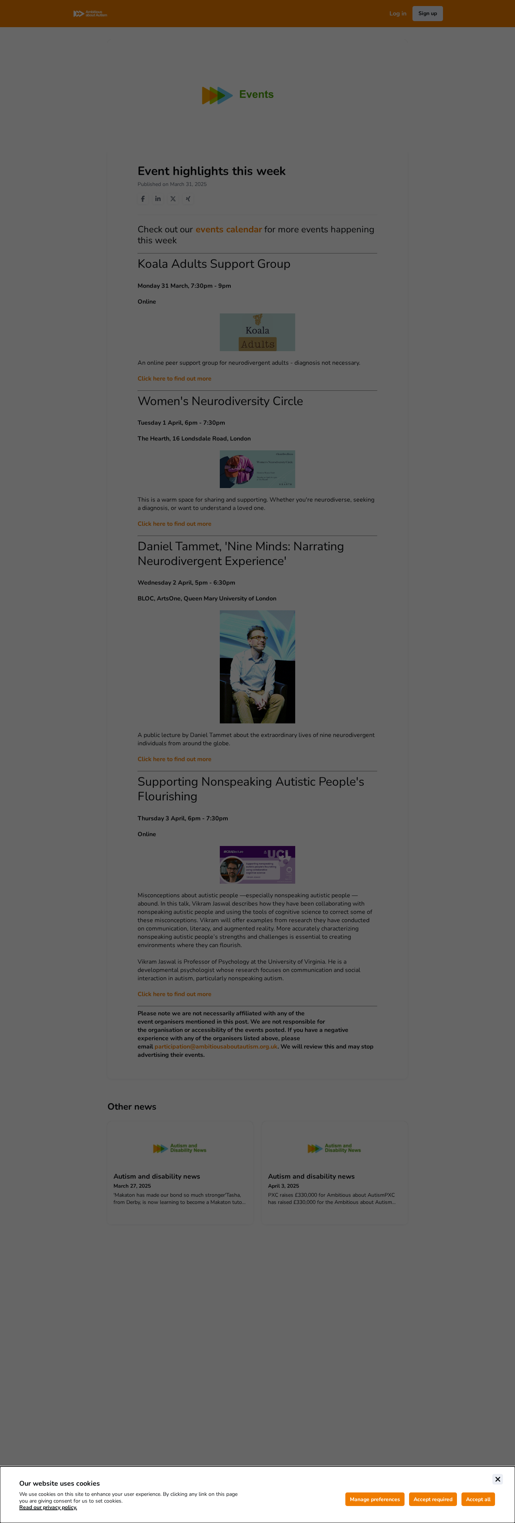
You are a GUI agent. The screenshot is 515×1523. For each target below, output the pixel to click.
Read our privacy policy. (48, 1507)
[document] (257, 1494)
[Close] (497, 1479)
